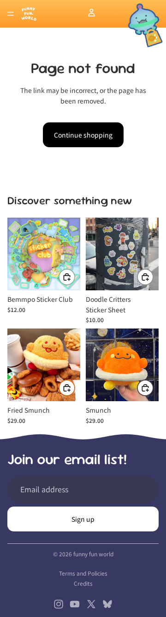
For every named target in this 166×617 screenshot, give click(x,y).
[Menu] (10, 13)
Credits (83, 583)
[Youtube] (74, 604)
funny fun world (93, 554)
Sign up (83, 519)
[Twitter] (91, 604)
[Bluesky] (107, 604)
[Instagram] (58, 604)
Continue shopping (83, 134)
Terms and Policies (83, 573)
